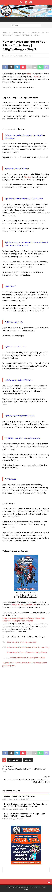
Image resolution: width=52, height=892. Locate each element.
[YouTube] (31, 2)
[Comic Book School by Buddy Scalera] (26, 15)
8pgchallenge (14, 760)
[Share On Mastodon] (46, 67)
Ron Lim (27, 177)
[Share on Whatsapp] (40, 67)
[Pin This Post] (23, 67)
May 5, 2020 (8, 809)
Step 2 (36, 76)
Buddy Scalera (23, 55)
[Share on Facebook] (5, 67)
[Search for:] (26, 25)
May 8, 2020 (8, 819)
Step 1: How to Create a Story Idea (21, 642)
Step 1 (30, 74)
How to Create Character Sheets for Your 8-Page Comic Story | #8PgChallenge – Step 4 (25, 805)
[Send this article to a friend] (29, 67)
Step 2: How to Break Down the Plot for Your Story (28, 647)
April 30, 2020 (9, 55)
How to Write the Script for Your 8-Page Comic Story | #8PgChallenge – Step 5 (24, 815)
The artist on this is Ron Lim (24, 604)
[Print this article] (34, 67)
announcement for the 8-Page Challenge (27, 657)
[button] (48, 19)
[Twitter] (21, 2)
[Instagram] (26, 2)
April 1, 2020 (8, 799)
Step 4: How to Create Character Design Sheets (27, 652)
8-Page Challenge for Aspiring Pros (19, 796)
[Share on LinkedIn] (17, 67)
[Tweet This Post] (11, 67)
